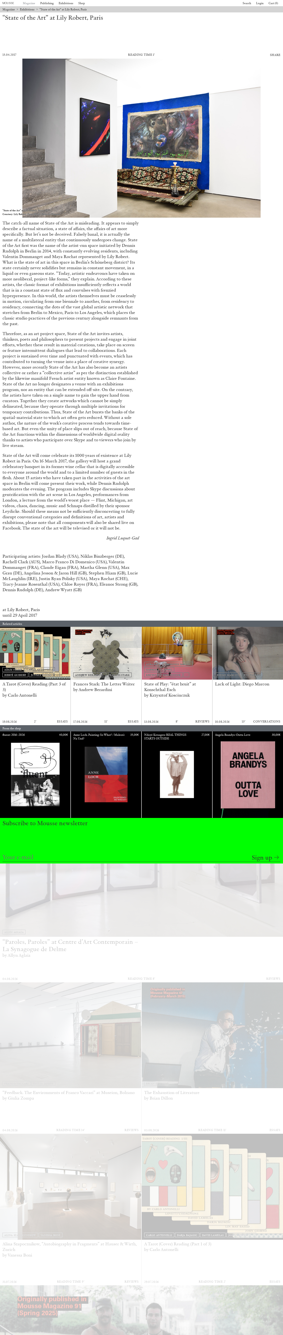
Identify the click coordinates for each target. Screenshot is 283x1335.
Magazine (29, 3)
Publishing (47, 3)
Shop (81, 3)
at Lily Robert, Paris (21, 609)
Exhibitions (66, 3)
